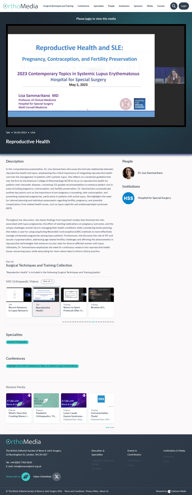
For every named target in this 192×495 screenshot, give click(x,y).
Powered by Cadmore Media (171, 491)
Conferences (133, 461)
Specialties (96, 469)
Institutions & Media (174, 451)
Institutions (169, 457)
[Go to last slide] (3, 406)
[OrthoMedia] (20, 6)
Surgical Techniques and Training (102, 462)
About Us (104, 491)
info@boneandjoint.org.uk (27, 466)
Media (166, 461)
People (131, 465)
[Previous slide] (3, 301)
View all (47, 281)
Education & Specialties (98, 453)
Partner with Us (13, 477)
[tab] (107, 427)
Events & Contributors (134, 453)
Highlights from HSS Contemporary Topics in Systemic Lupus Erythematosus (42, 366)
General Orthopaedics (17, 342)
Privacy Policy (92, 491)
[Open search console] (173, 6)
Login (184, 6)
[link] (19, 295)
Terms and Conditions (74, 491)
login (88, 18)
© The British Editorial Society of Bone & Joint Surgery (34, 491)
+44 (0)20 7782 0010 (21, 462)
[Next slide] (117, 301)
